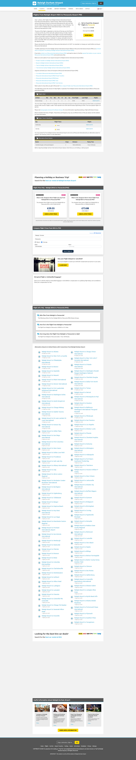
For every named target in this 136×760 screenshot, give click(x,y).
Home (35, 8)
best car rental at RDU (53, 637)
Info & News (79, 8)
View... (37, 723)
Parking (70, 8)
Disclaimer (83, 746)
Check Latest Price (51, 214)
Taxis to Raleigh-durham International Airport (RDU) (49, 65)
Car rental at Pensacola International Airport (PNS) (49, 73)
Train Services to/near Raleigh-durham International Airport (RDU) (53, 67)
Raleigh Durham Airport (50, 3)
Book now (88, 35)
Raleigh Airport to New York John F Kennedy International (85, 360)
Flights (42, 8)
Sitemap (94, 746)
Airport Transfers (60, 8)
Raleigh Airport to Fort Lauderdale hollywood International (53, 390)
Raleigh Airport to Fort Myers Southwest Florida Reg (83, 460)
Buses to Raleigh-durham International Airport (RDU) (49, 63)
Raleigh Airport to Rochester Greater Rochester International (53, 482)
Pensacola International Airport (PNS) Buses (47, 78)
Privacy (89, 746)
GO (101, 3)
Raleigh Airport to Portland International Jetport (50, 529)
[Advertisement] (68, 163)
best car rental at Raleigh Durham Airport (60, 180)
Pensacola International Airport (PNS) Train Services (49, 83)
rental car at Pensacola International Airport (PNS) (54, 53)
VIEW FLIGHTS (96, 100)
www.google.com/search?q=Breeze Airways (52, 110)
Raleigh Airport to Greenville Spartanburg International (83, 581)
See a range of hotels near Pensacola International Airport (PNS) (76, 85)
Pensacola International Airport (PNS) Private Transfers (50, 75)
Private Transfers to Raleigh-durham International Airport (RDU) (52, 60)
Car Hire (49, 8)
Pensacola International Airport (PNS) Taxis (47, 80)
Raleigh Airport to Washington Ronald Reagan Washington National (86, 372)
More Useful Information (68, 730)
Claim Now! (63, 265)
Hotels (87, 8)
